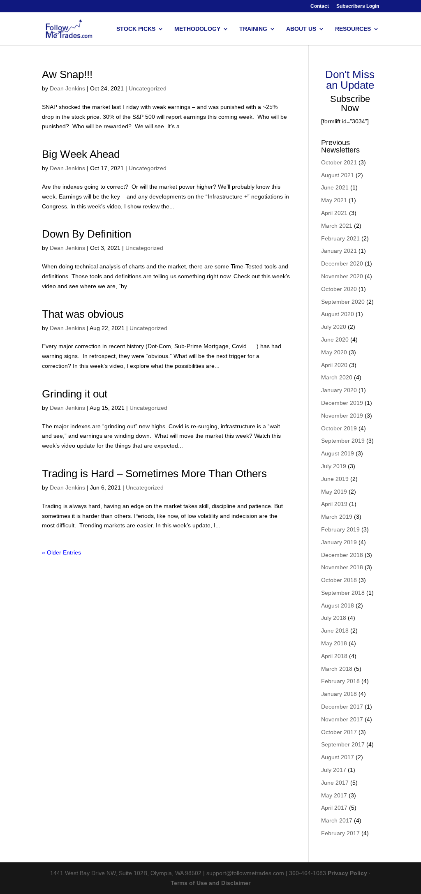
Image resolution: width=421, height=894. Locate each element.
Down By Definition (86, 234)
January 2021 (339, 250)
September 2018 (343, 592)
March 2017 (336, 820)
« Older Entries (61, 552)
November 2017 (342, 719)
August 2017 (337, 757)
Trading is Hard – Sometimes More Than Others (154, 473)
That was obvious (83, 314)
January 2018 (339, 694)
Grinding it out (74, 394)
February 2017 (340, 833)
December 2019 (342, 403)
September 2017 (343, 744)
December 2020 (342, 263)
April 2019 (334, 504)
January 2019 (339, 542)
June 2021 (335, 187)
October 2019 (339, 428)
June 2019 (335, 479)
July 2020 (333, 326)
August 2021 (337, 175)
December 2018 (342, 555)
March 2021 (336, 225)
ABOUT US (301, 29)
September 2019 (343, 440)
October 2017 (339, 732)
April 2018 (334, 656)
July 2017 (333, 770)
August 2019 (337, 453)
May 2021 (334, 200)
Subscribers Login (357, 6)
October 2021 (339, 162)
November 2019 (342, 415)
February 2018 (340, 681)
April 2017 (334, 807)
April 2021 (334, 213)
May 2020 (334, 352)
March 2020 (336, 377)
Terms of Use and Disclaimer (210, 883)
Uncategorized (148, 88)
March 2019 (336, 516)
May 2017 (334, 795)
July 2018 (333, 617)
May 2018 (334, 643)
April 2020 (334, 365)
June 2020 (335, 339)
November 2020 (342, 276)
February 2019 (340, 529)
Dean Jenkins (67, 88)
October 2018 (339, 580)
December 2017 (342, 706)
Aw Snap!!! (67, 74)
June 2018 (335, 630)
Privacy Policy (347, 873)
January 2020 (339, 390)
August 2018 (337, 605)
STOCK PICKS (135, 29)
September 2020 (343, 301)
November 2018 (342, 567)
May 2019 (334, 491)
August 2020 (337, 314)
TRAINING (253, 29)
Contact (319, 6)
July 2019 (333, 466)
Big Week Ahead (81, 154)
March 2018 (336, 668)
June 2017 (335, 782)
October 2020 (339, 289)
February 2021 (340, 238)
